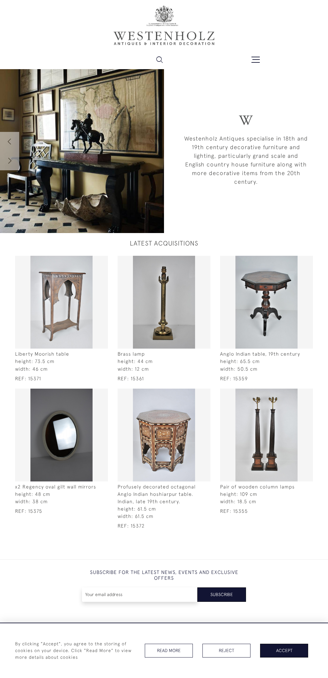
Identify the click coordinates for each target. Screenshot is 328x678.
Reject (226, 650)
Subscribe (221, 594)
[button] (159, 59)
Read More (169, 650)
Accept (284, 650)
